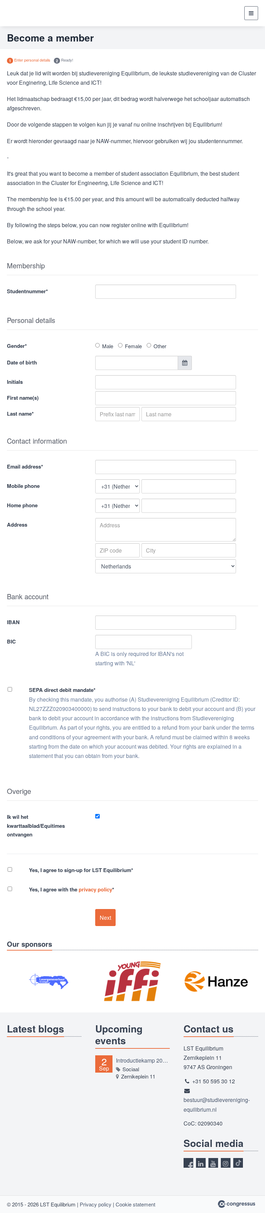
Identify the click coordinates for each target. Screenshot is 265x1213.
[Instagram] (225, 1163)
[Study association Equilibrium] (20, 13)
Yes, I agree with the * (71, 889)
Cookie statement (135, 1204)
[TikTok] (238, 1163)
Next (105, 918)
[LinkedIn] (201, 1163)
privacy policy (95, 889)
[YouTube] (213, 1163)
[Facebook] (188, 1163)
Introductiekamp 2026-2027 (143, 1060)
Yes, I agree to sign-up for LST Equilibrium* (81, 870)
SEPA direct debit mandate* (62, 690)
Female (133, 346)
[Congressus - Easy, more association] (236, 1204)
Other (160, 346)
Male (107, 346)
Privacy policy (95, 1204)
